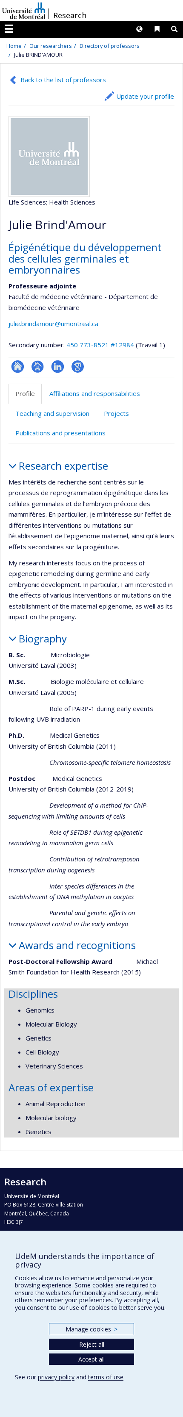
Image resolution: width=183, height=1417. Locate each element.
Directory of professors (110, 46)
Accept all (91, 1359)
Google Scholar (77, 366)
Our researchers (50, 46)
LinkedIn (57, 366)
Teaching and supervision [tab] (52, 413)
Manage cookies (91, 1329)
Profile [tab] (25, 393)
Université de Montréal (24, 10)
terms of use (105, 1377)
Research (69, 15)
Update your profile (145, 96)
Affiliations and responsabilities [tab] (94, 393)
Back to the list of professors (63, 79)
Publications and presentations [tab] (60, 433)
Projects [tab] (116, 413)
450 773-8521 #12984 (100, 344)
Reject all (91, 1344)
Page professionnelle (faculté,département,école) (37, 366)
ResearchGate (17, 366)
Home (14, 46)
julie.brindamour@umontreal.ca (53, 323)
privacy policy (56, 1377)
